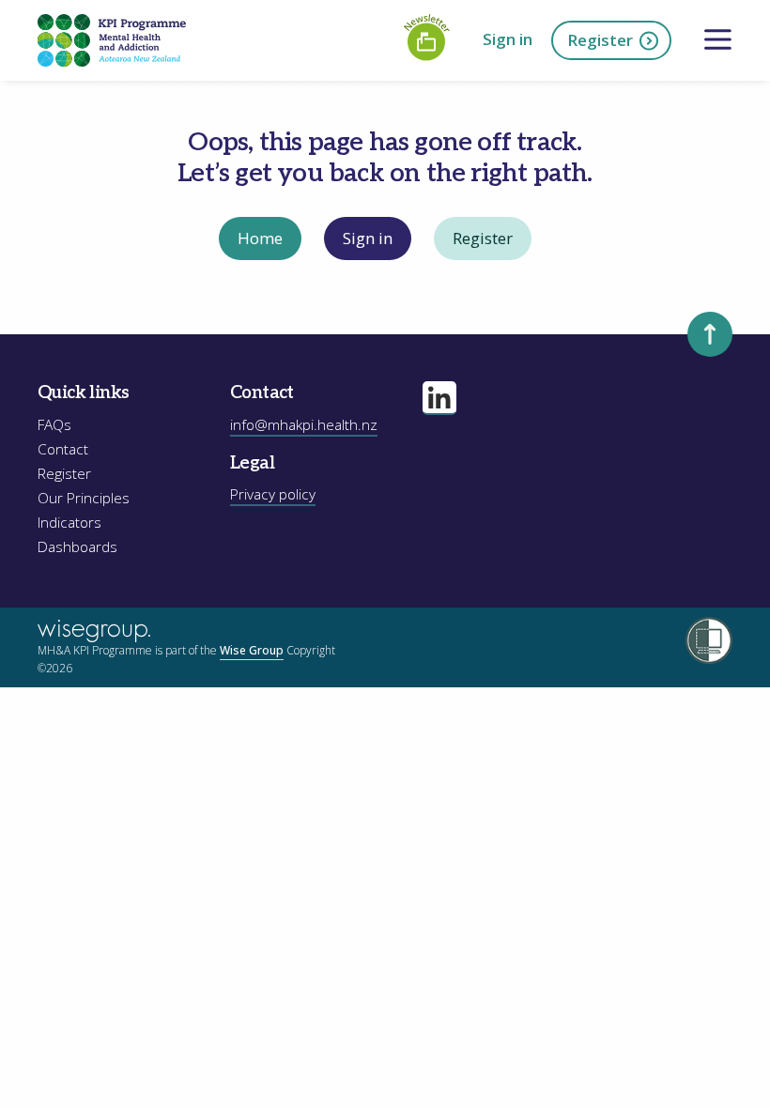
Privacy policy (273, 494)
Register (600, 40)
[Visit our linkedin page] (439, 398)
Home (260, 238)
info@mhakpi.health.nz (303, 425)
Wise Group (252, 650)
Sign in (507, 39)
